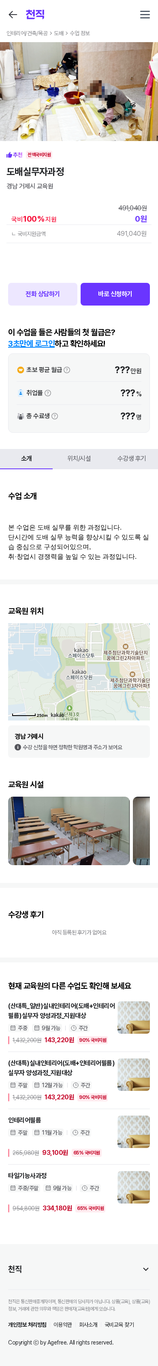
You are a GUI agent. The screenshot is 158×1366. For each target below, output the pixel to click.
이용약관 (62, 1324)
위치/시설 (79, 458)
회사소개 (88, 1324)
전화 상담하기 (43, 294)
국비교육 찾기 (119, 1324)
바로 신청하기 (115, 294)
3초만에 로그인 (31, 343)
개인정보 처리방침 (27, 1324)
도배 (58, 33)
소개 (26, 458)
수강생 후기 (131, 458)
